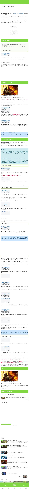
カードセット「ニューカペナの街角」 (18, 13)
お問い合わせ (7, 486)
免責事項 (24, 485)
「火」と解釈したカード (14, 33)
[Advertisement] (14, 9)
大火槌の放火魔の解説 (13, 26)
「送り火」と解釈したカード (15, 31)
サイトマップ (21, 486)
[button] (26, 248)
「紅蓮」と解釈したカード (14, 34)
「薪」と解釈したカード (14, 32)
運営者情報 (14, 485)
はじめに (5, 485)
